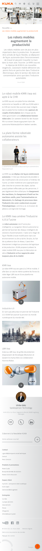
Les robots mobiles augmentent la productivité (20, 31)
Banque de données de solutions (11, 472)
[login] (29, 4)
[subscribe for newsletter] (37, 439)
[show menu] (38, 4)
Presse (4, 508)
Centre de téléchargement (9, 490)
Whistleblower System (9, 514)
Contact (4, 456)
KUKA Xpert (5, 487)
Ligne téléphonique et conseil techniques (14, 453)
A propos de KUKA (7, 502)
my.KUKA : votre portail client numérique (14, 484)
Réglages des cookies (8, 536)
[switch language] (24, 4)
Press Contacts (6, 459)
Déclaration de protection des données (13, 532)
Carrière (4, 499)
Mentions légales (27, 529)
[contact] (19, 4)
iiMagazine (5, 511)
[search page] (15, 4)
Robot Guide (6, 469)
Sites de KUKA (6, 505)
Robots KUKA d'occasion (9, 475)
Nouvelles (6, 28)
